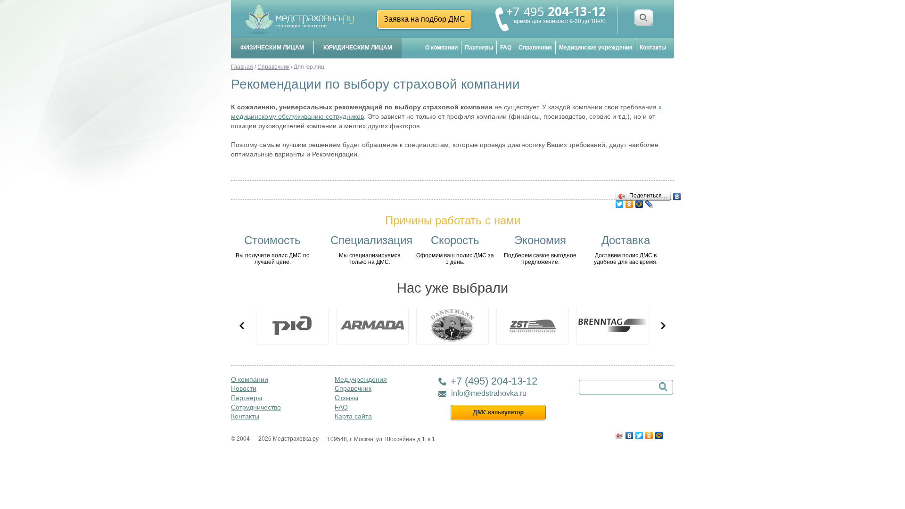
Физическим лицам (272, 47)
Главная (242, 67)
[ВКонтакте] (677, 194)
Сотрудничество (256, 407)
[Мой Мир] (639, 201)
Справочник (535, 47)
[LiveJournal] (649, 201)
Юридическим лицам (357, 47)
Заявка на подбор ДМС (424, 19)
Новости (243, 388)
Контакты (653, 47)
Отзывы (346, 398)
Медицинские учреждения (596, 47)
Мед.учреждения (361, 379)
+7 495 (556, 11)
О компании (441, 47)
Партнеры (479, 47)
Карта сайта (353, 416)
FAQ (505, 47)
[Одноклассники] (629, 201)
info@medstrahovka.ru (489, 393)
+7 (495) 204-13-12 (493, 381)
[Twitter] (620, 201)
